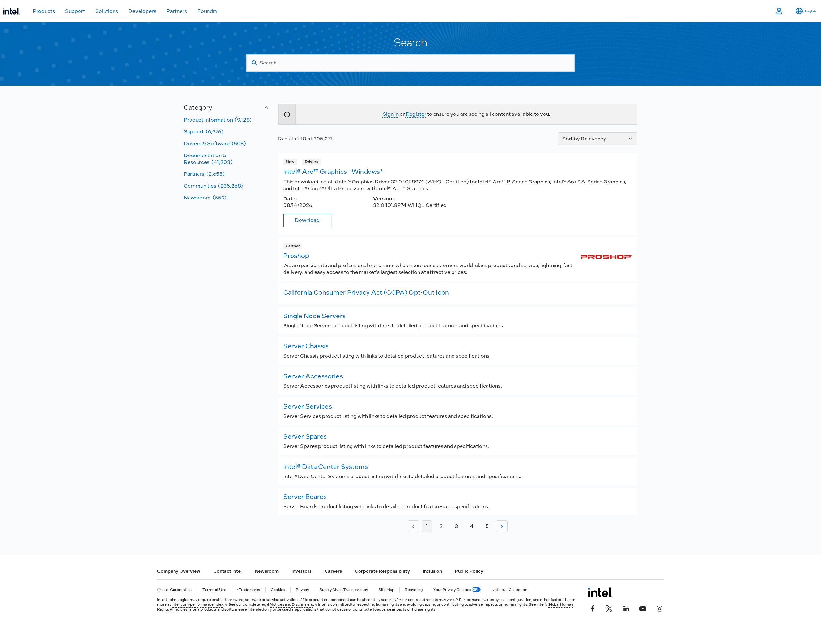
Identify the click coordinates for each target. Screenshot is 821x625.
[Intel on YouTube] (642, 608)
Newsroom (267, 571)
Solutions (106, 11)
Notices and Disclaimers (291, 604)
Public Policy (469, 571)
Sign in (391, 114)
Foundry (207, 11)
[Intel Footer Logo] (600, 592)
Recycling (414, 589)
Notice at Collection (509, 589)
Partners (176, 11)
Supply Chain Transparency (343, 589)
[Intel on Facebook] (592, 608)
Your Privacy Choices (452, 589)
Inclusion (432, 571)
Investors (302, 571)
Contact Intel (227, 571)
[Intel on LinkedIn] (626, 608)
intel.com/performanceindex (197, 604)
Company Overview (178, 571)
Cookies (278, 589)
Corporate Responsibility (382, 571)
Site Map (386, 589)
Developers (142, 11)
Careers (333, 571)
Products (44, 11)
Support (75, 11)
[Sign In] (779, 11)
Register (416, 114)
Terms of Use (214, 589)
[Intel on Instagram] (659, 608)
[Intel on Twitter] (609, 608)
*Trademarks (248, 589)
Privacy (302, 589)
